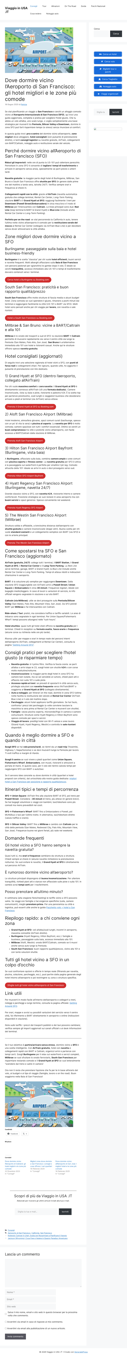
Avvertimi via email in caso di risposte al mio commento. (35, 1322)
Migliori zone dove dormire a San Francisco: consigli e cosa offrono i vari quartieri (41, 1163)
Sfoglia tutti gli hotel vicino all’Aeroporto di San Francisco (35, 985)
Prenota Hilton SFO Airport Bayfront (25, 475)
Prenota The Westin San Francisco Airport (28, 543)
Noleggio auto (52, 13)
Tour (44, 6)
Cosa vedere (35, 13)
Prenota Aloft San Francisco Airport (25, 440)
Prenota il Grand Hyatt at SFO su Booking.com (30, 406)
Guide (83, 6)
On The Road (70, 6)
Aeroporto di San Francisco (19, 1233)
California (35, 1233)
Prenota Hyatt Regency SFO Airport (25, 507)
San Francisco (46, 1233)
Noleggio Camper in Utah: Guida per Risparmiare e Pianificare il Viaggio (37, 1235)
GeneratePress (81, 1352)
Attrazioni (55, 6)
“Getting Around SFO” (23, 645)
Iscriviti (65, 1211)
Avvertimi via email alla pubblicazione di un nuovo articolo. (36, 1328)
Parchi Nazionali (98, 6)
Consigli (33, 6)
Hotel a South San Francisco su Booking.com (29, 318)
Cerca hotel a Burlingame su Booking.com (28, 279)
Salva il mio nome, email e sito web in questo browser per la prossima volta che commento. (42, 1314)
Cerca (97, 29)
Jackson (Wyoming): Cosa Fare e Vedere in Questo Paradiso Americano (38, 1238)
